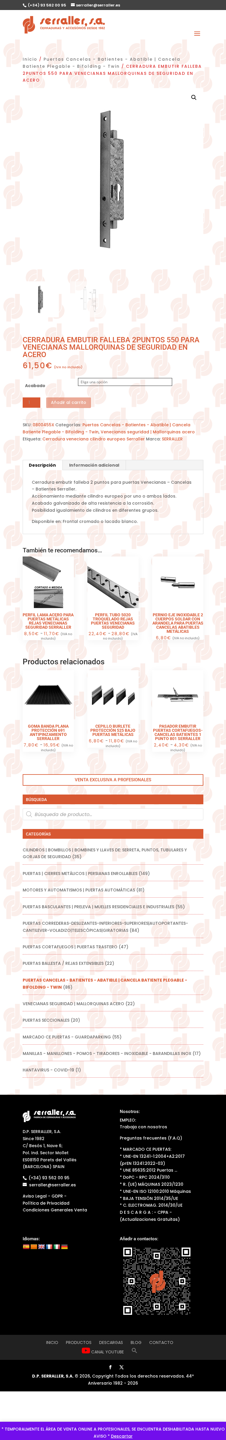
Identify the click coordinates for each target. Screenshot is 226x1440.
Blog (136, 1342)
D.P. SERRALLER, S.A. (53, 1376)
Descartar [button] (122, 1436)
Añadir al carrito (68, 402)
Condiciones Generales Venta (55, 1210)
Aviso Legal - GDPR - (45, 1196)
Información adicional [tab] (94, 465)
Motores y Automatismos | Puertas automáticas (79, 890)
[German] (64, 1247)
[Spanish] (26, 1247)
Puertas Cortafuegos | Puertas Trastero (70, 947)
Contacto (161, 1342)
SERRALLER (172, 439)
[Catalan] (33, 1247)
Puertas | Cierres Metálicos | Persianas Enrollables (80, 873)
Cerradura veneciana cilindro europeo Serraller (93, 439)
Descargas (111, 1342)
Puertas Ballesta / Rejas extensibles (63, 963)
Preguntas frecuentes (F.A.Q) (151, 1138)
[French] (49, 1247)
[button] (194, 97)
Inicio (30, 59)
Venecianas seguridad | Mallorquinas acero (148, 432)
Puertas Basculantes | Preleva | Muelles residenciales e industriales (98, 907)
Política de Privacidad (46, 1203)
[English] (41, 1247)
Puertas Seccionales (46, 1020)
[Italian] (56, 1247)
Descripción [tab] (42, 465)
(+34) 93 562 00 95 (46, 5)
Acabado (35, 386)
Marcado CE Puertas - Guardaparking (67, 1037)
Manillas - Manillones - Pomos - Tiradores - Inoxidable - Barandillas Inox (107, 1053)
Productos (79, 1342)
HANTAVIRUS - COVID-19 (48, 1070)
